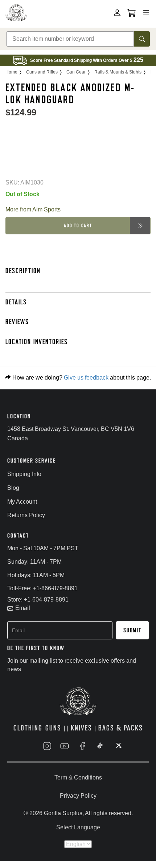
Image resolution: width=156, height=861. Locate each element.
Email (22, 608)
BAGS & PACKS (120, 728)
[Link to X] (118, 746)
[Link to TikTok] (100, 746)
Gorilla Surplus (63, 813)
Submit (132, 630)
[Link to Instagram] (47, 746)
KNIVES (81, 728)
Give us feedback (86, 377)
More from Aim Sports (33, 209)
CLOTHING (27, 728)
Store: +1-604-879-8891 (38, 599)
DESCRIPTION (23, 270)
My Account (22, 502)
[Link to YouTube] (64, 746)
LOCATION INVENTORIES (36, 341)
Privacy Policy (78, 796)
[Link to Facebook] (82, 746)
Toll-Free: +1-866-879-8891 (42, 588)
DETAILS (16, 302)
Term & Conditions (78, 777)
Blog (13, 488)
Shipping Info (24, 474)
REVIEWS (17, 321)
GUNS (53, 728)
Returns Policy (26, 515)
